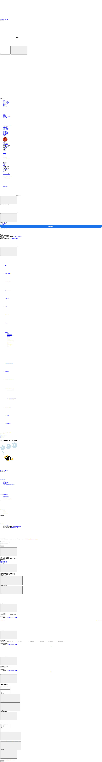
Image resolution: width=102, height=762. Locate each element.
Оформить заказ (3, 542)
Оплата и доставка (6, 132)
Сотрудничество (5, 496)
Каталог (4, 481)
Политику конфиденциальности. (12, 617)
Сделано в (2, 539)
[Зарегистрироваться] (10, 17)
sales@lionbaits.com (18, 236)
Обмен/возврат (5, 133)
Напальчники (7, 177)
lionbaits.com (27, 538)
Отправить (2, 616)
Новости (4, 511)
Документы (5, 512)
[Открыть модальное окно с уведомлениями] (10, 72)
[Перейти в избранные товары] (10, 88)
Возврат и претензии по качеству (9, 484)
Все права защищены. (34, 538)
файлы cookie (8, 759)
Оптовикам (5, 131)
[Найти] (18, 50)
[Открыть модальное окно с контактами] (10, 9)
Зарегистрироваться (4, 643)
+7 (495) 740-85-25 (3, 223)
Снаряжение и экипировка (9, 388)
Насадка (6, 332)
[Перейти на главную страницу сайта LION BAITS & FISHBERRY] (4, 19)
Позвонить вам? (3, 224)
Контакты (4, 135)
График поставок (6, 497)
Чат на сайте (51, 226)
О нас (4, 510)
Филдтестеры (5, 513)
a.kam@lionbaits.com (14, 238)
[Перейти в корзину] (10, 96)
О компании (5, 134)
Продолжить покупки (4, 543)
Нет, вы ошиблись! (4, 575)
